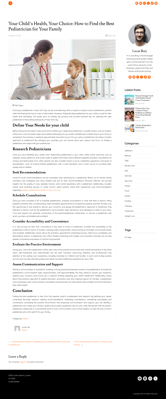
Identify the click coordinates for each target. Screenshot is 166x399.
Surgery (128, 201)
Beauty (128, 155)
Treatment (129, 211)
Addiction (128, 150)
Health (25, 318)
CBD (127, 161)
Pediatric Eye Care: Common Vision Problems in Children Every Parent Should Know (143, 112)
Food (127, 191)
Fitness (127, 186)
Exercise (128, 176)
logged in (23, 362)
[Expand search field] (10, 3)
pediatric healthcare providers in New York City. (41, 190)
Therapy (128, 206)
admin (24, 330)
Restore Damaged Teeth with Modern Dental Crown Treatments (144, 98)
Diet (126, 171)
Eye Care (128, 181)
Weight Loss (130, 216)
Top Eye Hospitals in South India (143, 126)
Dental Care (130, 166)
